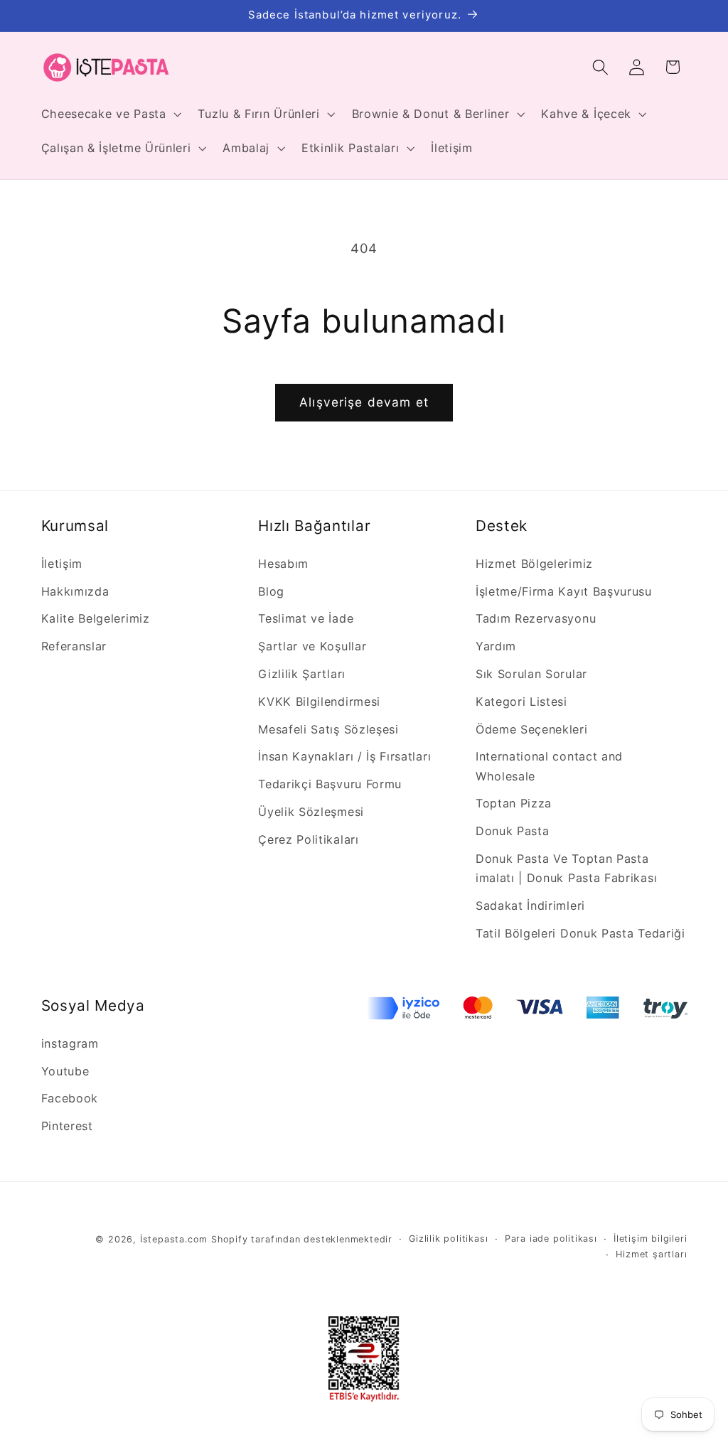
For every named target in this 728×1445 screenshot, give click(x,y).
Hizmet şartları (651, 1254)
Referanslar (74, 646)
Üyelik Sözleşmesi (311, 812)
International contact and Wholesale (549, 766)
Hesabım (283, 564)
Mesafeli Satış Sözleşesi (328, 729)
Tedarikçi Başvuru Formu (330, 784)
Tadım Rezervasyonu (536, 618)
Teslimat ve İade (305, 618)
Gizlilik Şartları (302, 674)
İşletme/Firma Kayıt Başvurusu (564, 591)
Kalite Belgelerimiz (95, 618)
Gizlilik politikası (448, 1238)
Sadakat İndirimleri (530, 905)
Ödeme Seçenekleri (532, 729)
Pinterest (67, 1126)
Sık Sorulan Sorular (531, 674)
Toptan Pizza (514, 803)
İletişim (62, 564)
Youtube (65, 1071)
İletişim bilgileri (650, 1238)
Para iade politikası (551, 1238)
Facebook (70, 1098)
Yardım (496, 646)
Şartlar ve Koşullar (312, 646)
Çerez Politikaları (308, 839)
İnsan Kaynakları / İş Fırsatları (344, 756)
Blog (271, 591)
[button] (109, 114)
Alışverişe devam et (364, 401)
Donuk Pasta (513, 831)
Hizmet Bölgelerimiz (534, 564)
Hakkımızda (75, 591)
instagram (70, 1043)
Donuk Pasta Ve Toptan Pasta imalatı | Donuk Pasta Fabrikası (566, 868)
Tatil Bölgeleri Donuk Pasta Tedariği (580, 933)
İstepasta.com (174, 1239)
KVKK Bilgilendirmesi (319, 701)
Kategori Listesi (521, 701)
